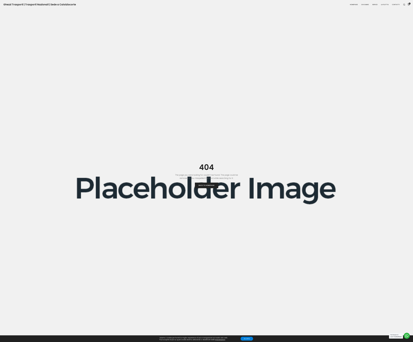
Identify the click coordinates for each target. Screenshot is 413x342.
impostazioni (220, 340)
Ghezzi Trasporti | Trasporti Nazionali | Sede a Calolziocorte (39, 4)
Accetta (247, 339)
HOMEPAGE (354, 4)
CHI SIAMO (365, 4)
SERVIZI (375, 4)
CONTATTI (396, 4)
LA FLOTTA (385, 4)
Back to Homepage (206, 185)
